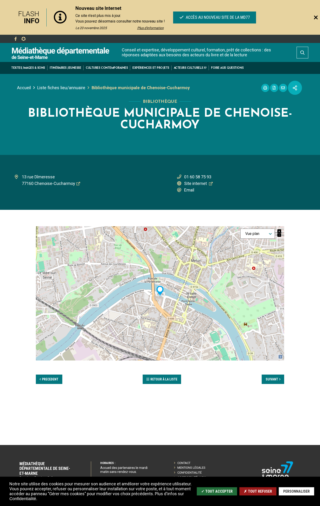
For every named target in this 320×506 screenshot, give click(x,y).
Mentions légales (191, 467)
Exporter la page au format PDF (274, 88)
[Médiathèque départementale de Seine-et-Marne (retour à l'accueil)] (60, 53)
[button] (28, 68)
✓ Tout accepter (217, 491)
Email (189, 190)
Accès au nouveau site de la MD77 (217, 17)
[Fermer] (316, 17)
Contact (183, 463)
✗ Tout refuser (258, 491)
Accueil (24, 87)
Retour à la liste (163, 379)
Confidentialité (189, 472)
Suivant (272, 379)
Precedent (50, 379)
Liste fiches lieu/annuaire (61, 87)
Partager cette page (295, 88)
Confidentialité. (23, 498)
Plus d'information (150, 28)
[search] (302, 52)
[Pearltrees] (23, 39)
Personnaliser (296, 491)
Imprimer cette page (265, 88)
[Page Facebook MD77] (15, 39)
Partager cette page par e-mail (283, 88)
